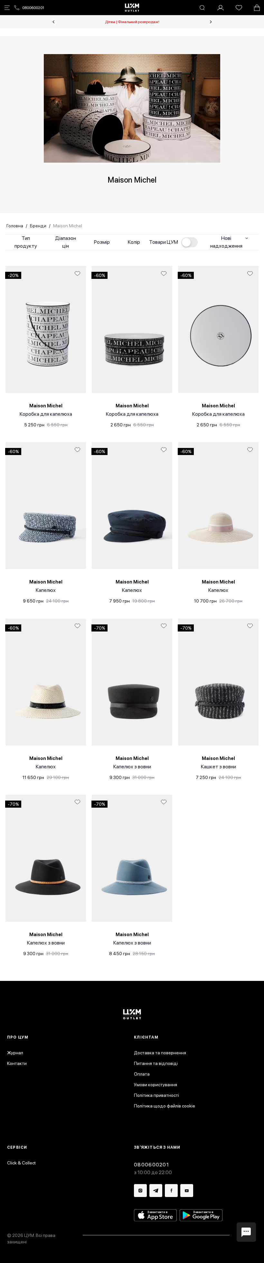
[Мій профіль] (220, 8)
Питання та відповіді (156, 1063)
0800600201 (33, 7)
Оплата (142, 1074)
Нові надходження (226, 242)
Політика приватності (156, 1095)
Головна (14, 225)
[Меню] (7, 8)
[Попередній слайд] (53, 22)
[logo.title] (132, 1014)
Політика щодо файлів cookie (164, 1105)
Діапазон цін (65, 242)
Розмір (102, 242)
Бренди (38, 225)
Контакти (17, 1063)
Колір (134, 242)
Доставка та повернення (160, 1052)
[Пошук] (202, 8)
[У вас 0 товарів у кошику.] (257, 8)
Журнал (15, 1052)
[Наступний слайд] (211, 22)
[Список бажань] (239, 8)
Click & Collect (21, 1162)
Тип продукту (25, 242)
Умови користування (155, 1084)
